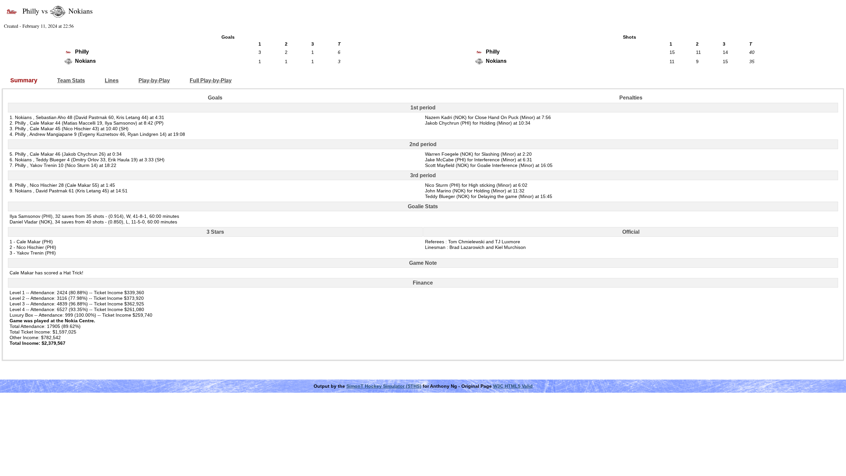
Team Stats (71, 80)
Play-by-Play (154, 80)
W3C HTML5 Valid (513, 386)
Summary (23, 80)
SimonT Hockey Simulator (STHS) (383, 386)
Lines (112, 80)
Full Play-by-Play (211, 80)
